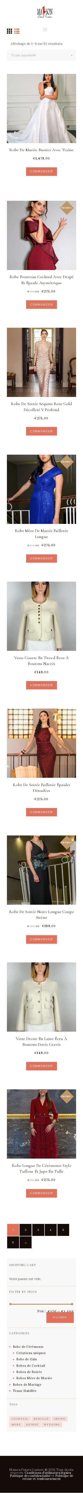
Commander (41, 171)
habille (41, 1418)
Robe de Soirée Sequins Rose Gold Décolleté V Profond (41, 406)
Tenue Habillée (25, 1391)
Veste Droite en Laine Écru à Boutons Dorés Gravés (41, 1041)
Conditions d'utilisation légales (48, 1473)
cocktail (20, 1418)
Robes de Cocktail (30, 1366)
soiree (32, 1424)
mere (16, 1424)
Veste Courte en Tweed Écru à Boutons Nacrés (41, 660)
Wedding (52, 1424)
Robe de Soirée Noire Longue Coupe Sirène (41, 914)
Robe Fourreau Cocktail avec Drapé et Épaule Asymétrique (41, 279)
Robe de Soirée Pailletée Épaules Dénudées (41, 787)
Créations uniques (31, 1353)
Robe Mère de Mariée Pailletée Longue (41, 533)
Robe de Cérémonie (28, 1347)
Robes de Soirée (29, 1372)
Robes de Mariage (27, 1385)
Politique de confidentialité (30, 1476)
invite (59, 1418)
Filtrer (60, 1317)
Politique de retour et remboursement (47, 1477)
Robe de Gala (26, 1359)
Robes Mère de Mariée (34, 1378)
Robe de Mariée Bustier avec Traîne (41, 149)
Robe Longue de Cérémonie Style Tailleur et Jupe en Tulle (41, 1168)
